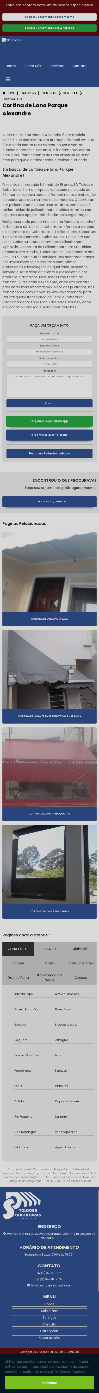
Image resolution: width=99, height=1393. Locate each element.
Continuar (49, 1383)
